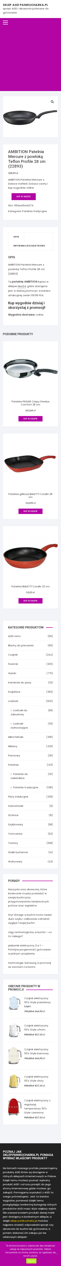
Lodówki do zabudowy (19, 712)
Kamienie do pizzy (19, 682)
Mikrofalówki (15, 737)
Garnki (12, 673)
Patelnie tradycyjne (34, 211)
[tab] (16, 236)
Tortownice (15, 833)
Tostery (13, 843)
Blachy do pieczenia (21, 645)
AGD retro (14, 636)
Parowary (14, 755)
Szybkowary (15, 824)
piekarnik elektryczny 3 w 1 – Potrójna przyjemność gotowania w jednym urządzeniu (29, 949)
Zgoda (31, 1261)
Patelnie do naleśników (19, 776)
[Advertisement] (30, 59)
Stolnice (13, 815)
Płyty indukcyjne (18, 796)
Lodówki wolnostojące (19, 725)
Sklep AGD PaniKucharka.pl (25, 5)
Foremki (13, 664)
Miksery (12, 746)
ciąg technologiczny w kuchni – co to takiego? (30, 934)
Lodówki (13, 701)
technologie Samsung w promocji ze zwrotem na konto (29, 965)
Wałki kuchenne (18, 852)
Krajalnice (14, 692)
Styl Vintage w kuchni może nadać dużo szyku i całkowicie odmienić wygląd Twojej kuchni (30, 919)
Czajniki (13, 654)
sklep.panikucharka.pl (24, 1221)
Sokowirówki (15, 806)
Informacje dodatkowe (29, 245)
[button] (52, 102)
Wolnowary (15, 861)
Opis (16, 236)
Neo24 (22, 286)
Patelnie (13, 765)
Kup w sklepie (24, 196)
